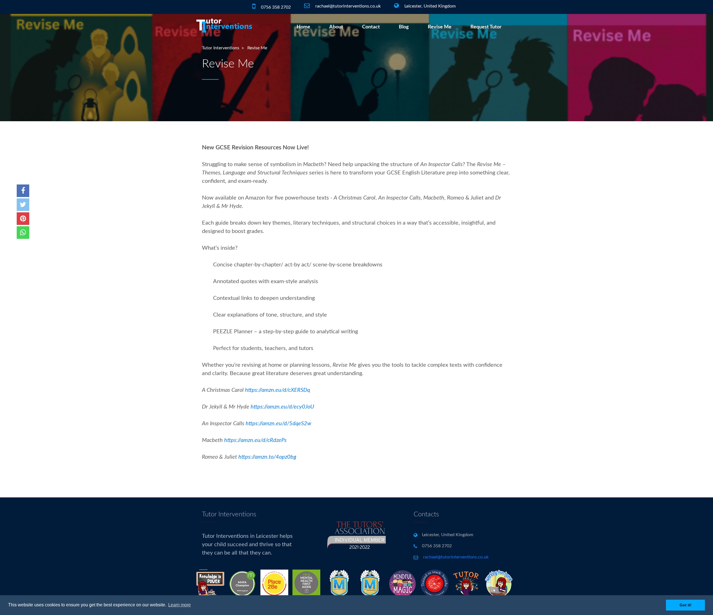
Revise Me (439, 27)
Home (303, 27)
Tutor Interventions (220, 48)
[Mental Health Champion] (274, 583)
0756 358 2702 (275, 7)
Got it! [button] (686, 605)
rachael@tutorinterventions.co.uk (348, 6)
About (336, 27)
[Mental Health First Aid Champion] (242, 583)
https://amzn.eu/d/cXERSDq (277, 390)
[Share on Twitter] (23, 204)
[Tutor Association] (356, 547)
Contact (371, 27)
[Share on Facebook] (23, 190)
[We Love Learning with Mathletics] (370, 583)
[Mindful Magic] (402, 583)
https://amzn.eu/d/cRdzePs (255, 440)
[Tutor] (466, 583)
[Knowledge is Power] (210, 583)
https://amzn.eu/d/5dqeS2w (278, 423)
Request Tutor (486, 27)
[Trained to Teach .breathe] (434, 583)
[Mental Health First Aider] (306, 583)
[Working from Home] (498, 583)
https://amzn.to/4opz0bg (267, 457)
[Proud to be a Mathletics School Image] (338, 583)
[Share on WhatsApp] (23, 232)
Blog (404, 27)
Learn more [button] (179, 604)
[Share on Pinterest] (23, 218)
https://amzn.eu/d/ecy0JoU (282, 407)
